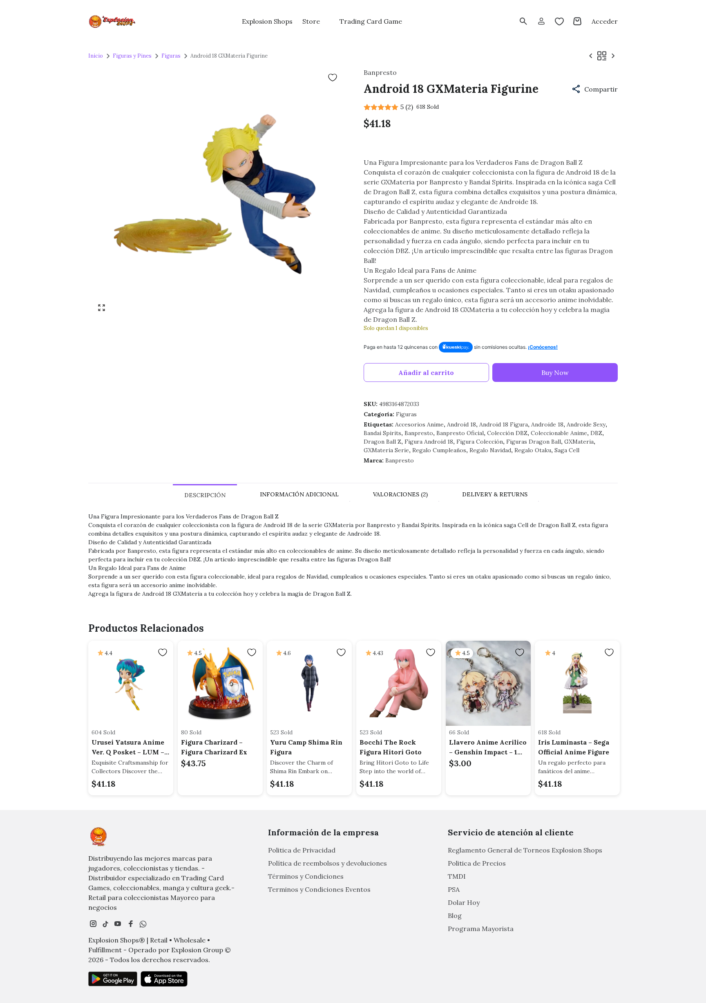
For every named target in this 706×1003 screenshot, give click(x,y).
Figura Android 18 (428, 441)
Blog (455, 915)
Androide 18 (547, 424)
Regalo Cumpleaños (439, 450)
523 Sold (281, 732)
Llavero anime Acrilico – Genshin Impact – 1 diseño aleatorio (488, 747)
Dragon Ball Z (382, 441)
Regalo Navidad (490, 450)
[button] (594, 89)
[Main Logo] (112, 21)
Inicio (95, 55)
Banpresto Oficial (460, 433)
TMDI (457, 876)
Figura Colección (479, 441)
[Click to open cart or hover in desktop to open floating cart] (577, 21)
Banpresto (418, 433)
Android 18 (461, 424)
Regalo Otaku (532, 450)
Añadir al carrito (426, 372)
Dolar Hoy (464, 902)
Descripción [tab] (205, 495)
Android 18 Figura (503, 424)
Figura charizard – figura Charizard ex (214, 747)
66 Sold (459, 732)
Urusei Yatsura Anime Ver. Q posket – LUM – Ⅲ (128, 747)
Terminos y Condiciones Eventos (319, 889)
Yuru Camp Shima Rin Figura (306, 747)
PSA (454, 889)
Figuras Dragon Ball (533, 441)
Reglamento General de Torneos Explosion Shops (525, 850)
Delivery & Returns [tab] (494, 494)
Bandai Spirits (382, 433)
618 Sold (549, 732)
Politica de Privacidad (301, 850)
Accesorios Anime (419, 424)
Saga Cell (566, 450)
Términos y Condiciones (306, 876)
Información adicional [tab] (299, 494)
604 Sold (103, 732)
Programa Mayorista (481, 928)
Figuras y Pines (132, 55)
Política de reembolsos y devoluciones (327, 863)
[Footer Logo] (98, 836)
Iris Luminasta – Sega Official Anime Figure (573, 747)
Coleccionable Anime (559, 433)
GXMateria (579, 441)
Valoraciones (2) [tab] (400, 494)
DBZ (596, 433)
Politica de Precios (477, 863)
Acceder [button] (605, 21)
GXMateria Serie (386, 450)
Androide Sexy (586, 424)
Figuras (171, 55)
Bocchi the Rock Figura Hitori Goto (391, 747)
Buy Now (555, 372)
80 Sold (191, 732)
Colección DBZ (507, 433)
